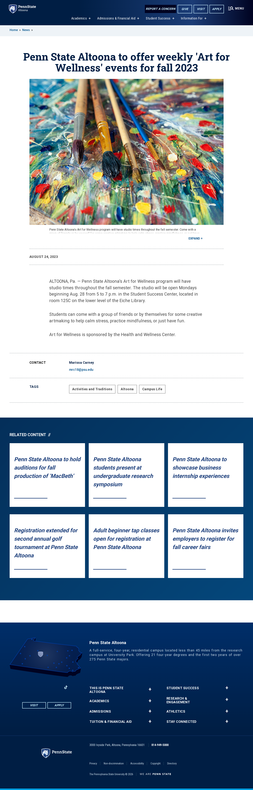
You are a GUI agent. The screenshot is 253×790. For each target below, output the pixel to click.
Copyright (156, 763)
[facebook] (27, 687)
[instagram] (36, 687)
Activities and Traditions (92, 389)
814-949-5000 (160, 745)
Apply (217, 9)
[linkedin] (56, 687)
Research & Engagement (178, 700)
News (26, 30)
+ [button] (150, 689)
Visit (201, 9)
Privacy (93, 763)
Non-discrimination (114, 763)
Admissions (100, 711)
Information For (192, 18)
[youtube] (46, 687)
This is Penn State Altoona (106, 690)
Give (185, 9)
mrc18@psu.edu (81, 370)
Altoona (127, 389)
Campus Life (152, 389)
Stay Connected (182, 722)
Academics (79, 18)
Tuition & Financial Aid (110, 722)
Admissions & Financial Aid (116, 18)
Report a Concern (160, 9)
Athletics (176, 711)
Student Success (158, 18)
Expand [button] (194, 238)
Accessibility (137, 763)
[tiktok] (66, 687)
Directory (172, 763)
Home (14, 30)
